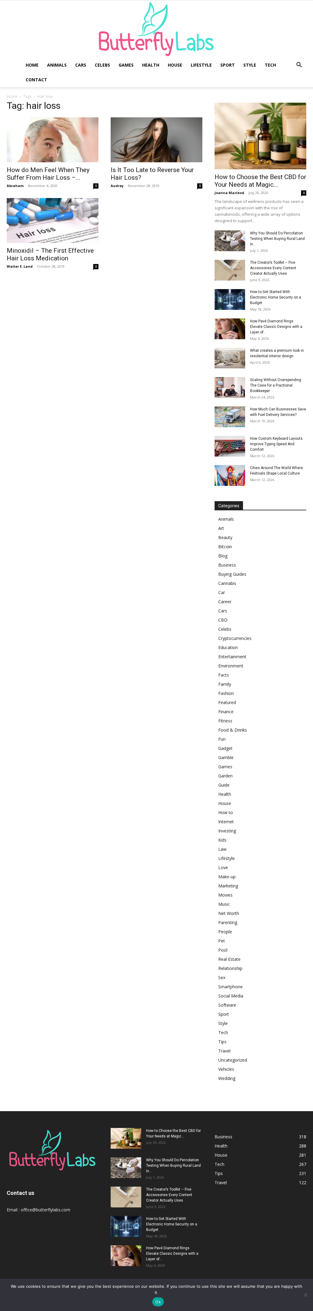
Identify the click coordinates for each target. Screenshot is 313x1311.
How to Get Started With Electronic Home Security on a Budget (275, 297)
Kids (222, 840)
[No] (305, 1295)
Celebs (102, 65)
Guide (224, 785)
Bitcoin (225, 546)
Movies (225, 895)
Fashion (226, 693)
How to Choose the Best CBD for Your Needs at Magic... (260, 180)
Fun (222, 739)
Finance (226, 711)
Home (32, 65)
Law (222, 849)
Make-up (227, 877)
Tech (270, 65)
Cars (80, 65)
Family (224, 684)
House (175, 65)
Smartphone (230, 987)
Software (227, 1005)
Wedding (226, 1078)
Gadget (225, 748)
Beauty (225, 537)
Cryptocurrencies (235, 638)
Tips (222, 1042)
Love (223, 867)
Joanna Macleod (229, 192)
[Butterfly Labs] (156, 29)
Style (249, 65)
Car (221, 592)
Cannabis (227, 583)
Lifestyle (201, 65)
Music (224, 904)
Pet (221, 941)
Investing (227, 831)
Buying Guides (232, 574)
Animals (57, 65)
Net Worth (228, 913)
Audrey (117, 185)
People (225, 932)
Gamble (226, 757)
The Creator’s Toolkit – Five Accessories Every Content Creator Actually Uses (273, 268)
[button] (299, 65)
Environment (230, 666)
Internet (226, 821)
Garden (225, 776)
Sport (227, 65)
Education (228, 647)
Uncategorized (232, 1060)
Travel (224, 1051)
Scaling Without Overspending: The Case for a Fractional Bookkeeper (276, 385)
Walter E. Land (20, 266)
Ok (158, 1301)
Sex (221, 977)
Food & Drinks (232, 730)
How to (225, 812)
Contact (36, 80)
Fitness (225, 721)
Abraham (15, 185)
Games (126, 65)
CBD (222, 620)
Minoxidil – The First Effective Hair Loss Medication (50, 254)
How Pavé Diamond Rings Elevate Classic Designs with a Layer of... (276, 326)
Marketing (228, 886)
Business (227, 565)
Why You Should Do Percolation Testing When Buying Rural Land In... (277, 238)
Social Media (230, 996)
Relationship (230, 968)
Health (150, 65)
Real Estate (229, 959)
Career (224, 601)
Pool (222, 950)
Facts (223, 675)
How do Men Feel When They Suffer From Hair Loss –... (48, 173)
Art (221, 528)
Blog (222, 556)
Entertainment (232, 656)
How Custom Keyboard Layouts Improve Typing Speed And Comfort (276, 444)
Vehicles (226, 1069)
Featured (227, 702)
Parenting (227, 922)
